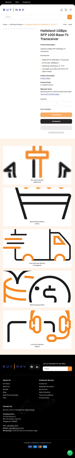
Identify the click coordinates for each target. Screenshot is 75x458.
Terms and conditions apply (49, 94)
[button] (56, 128)
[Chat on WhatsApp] (70, 453)
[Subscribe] (70, 368)
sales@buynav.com (16, 428)
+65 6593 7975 (12, 426)
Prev (65, 24)
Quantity (43, 99)
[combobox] (37, 17)
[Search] (69, 17)
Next (70, 24)
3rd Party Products (16, 24)
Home (5, 24)
